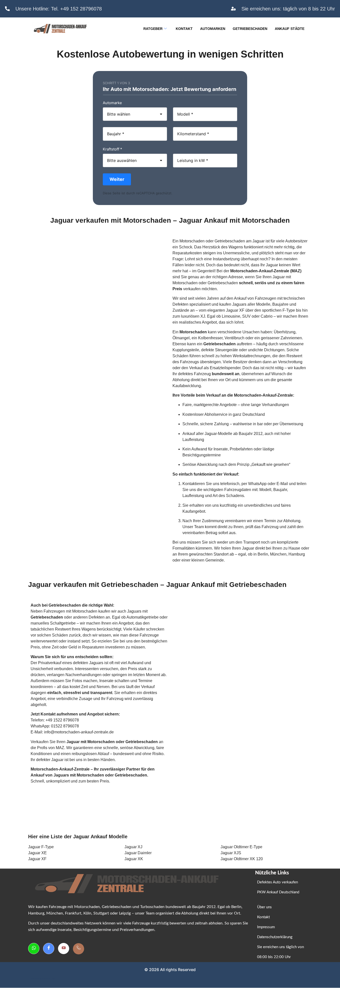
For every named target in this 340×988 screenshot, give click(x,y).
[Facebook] (48, 948)
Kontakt (184, 29)
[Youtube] (63, 948)
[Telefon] (78, 948)
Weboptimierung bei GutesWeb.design (43, 978)
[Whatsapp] (33, 948)
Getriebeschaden (250, 29)
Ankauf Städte (289, 29)
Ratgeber (153, 29)
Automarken (212, 29)
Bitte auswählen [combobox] (122, 160)
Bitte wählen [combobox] (118, 114)
